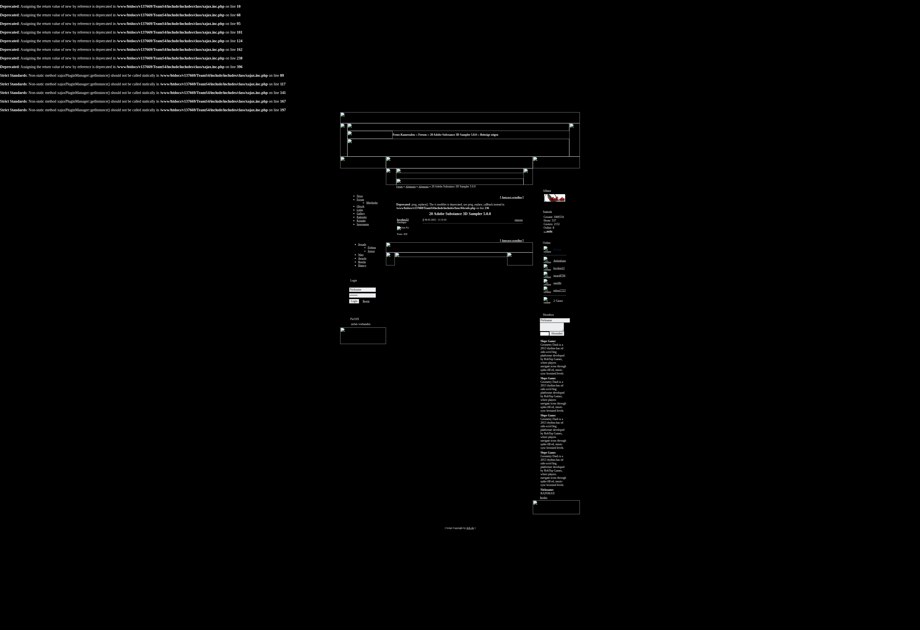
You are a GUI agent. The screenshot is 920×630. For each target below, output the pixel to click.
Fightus (372, 247)
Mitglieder (372, 202)
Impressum (363, 224)
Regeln (362, 261)
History (362, 265)
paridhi (557, 282)
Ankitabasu (559, 260)
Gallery (361, 213)
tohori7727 (559, 290)
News (360, 195)
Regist (366, 301)
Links (360, 209)
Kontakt (361, 220)
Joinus (371, 251)
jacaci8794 (559, 275)
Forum (360, 199)
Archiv (543, 497)
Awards (362, 258)
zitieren (519, 219)
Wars (360, 254)
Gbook (360, 206)
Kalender (362, 217)
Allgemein (411, 186)
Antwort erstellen (512, 197)
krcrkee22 (559, 268)
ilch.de (470, 527)
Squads (362, 244)
